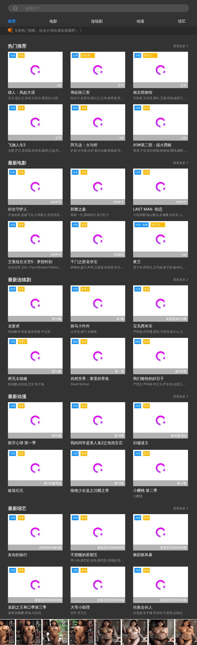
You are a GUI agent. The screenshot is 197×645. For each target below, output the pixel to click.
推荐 (12, 21)
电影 (53, 21)
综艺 (182, 21)
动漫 (140, 21)
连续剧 (97, 21)
